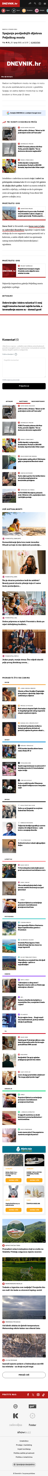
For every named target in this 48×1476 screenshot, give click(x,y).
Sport (18, 10)
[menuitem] (39, 3)
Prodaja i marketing (24, 1445)
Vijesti (8, 10)
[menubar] (39, 3)
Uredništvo (24, 1441)
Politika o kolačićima (24, 1457)
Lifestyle (41, 10)
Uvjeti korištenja (24, 1449)
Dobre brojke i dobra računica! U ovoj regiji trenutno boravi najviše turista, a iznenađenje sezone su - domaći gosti (22, 306)
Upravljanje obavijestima (25, 1464)
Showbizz (29, 10)
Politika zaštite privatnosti (24, 1453)
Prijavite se (24, 386)
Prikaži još (24, 1375)
